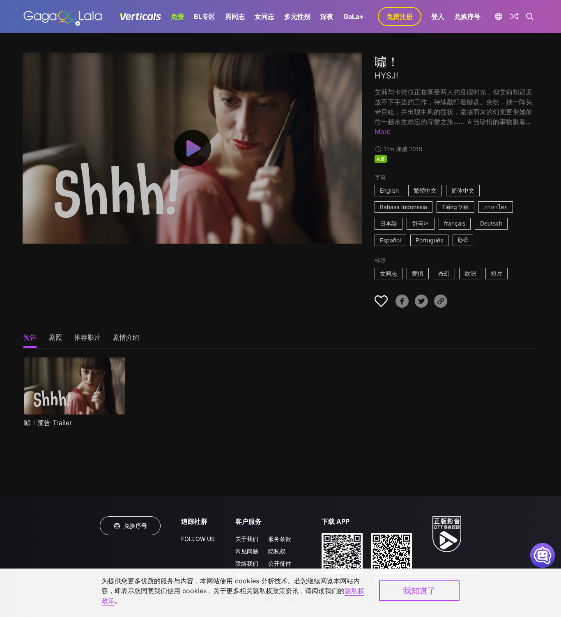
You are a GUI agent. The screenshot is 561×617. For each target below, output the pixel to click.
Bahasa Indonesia (403, 206)
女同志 (264, 16)
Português (429, 240)
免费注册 (399, 16)
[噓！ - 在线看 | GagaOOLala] (62, 16)
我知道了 (419, 591)
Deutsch (491, 223)
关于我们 (246, 538)
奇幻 (444, 273)
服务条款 (279, 538)
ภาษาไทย (496, 206)
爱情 (417, 273)
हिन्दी (463, 240)
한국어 (420, 223)
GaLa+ (353, 16)
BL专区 (204, 16)
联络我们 (246, 563)
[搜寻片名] (530, 16)
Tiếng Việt (455, 206)
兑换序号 (467, 16)
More (383, 131)
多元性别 (297, 16)
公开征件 (279, 563)
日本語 (388, 223)
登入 (437, 16)
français (454, 223)
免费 (177, 16)
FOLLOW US (198, 538)
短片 (496, 273)
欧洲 (470, 273)
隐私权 (276, 551)
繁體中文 (425, 190)
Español (390, 240)
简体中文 (462, 190)
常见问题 (246, 551)
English (389, 190)
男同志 (235, 16)
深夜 (326, 16)
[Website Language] (498, 16)
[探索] (514, 16)
